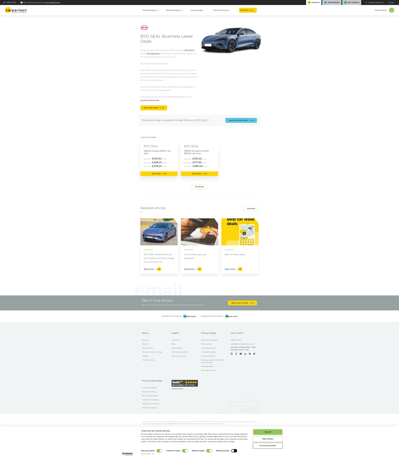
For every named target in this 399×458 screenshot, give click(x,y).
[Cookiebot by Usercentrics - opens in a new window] (127, 454)
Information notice (208, 370)
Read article (149, 269)
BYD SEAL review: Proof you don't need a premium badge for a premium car (159, 258)
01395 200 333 (11, 2)
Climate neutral (148, 360)
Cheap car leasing (149, 392)
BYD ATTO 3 (189, 50)
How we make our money (152, 352)
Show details (146, 454)
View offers (156, 174)
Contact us (176, 340)
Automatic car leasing (150, 400)
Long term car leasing (150, 404)
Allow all (268, 432)
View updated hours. (53, 2)
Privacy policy (206, 344)
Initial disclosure (207, 366)
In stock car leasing (149, 388)
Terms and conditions (209, 340)
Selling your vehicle (179, 356)
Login (392, 2)
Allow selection (267, 439)
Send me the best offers (238, 120)
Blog (173, 344)
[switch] (185, 450)
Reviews (145, 344)
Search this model (151, 108)
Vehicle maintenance (180, 352)
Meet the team (148, 348)
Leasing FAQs (177, 348)
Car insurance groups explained (195, 256)
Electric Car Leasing (149, 408)
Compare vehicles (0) (375, 2)
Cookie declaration (208, 348)
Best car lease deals (235, 254)
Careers (145, 356)
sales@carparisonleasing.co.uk (242, 344)
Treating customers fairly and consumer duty (212, 361)
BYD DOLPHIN (153, 54)
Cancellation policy (208, 352)
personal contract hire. (149, 100)
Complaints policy (208, 356)
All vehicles (199, 187)
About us (145, 340)
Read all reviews (177, 388)
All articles (251, 208)
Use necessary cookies (267, 445)
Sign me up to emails (239, 303)
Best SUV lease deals (150, 396)
